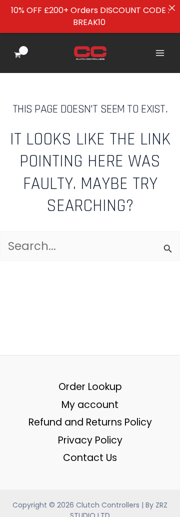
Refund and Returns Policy (90, 422)
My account (90, 405)
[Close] (172, 8)
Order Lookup (90, 387)
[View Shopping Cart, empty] (25, 53)
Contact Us (90, 457)
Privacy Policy (90, 440)
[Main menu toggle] (160, 53)
